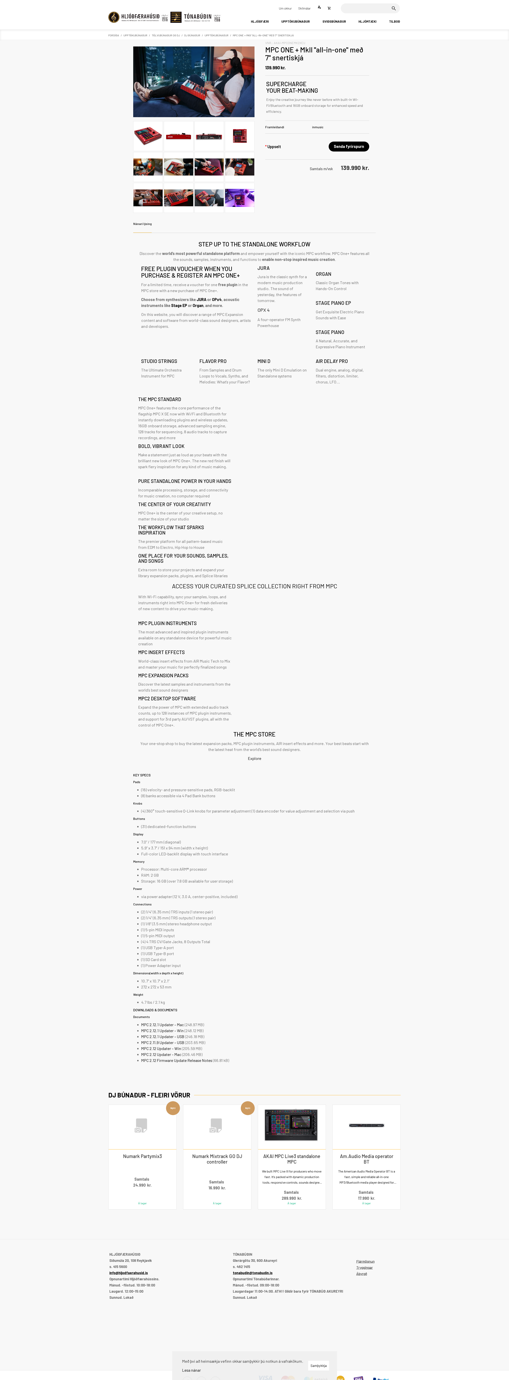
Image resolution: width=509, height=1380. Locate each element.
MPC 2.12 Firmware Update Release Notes (177, 1060)
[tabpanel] (254, 653)
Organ (198, 305)
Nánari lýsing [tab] (142, 224)
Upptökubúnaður (135, 35)
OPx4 (217, 299)
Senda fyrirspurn (349, 146)
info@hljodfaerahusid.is (128, 1273)
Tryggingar (364, 1267)
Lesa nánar (191, 1370)
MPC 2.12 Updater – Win (161, 1048)
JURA (201, 299)
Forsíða (113, 35)
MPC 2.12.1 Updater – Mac (163, 1024)
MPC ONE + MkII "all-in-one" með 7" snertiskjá (263, 35)
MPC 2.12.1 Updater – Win (163, 1030)
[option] (254, 476)
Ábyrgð (361, 1273)
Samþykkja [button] (319, 1365)
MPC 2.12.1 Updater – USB (163, 1036)
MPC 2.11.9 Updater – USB (163, 1042)
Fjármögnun (365, 1261)
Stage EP (179, 305)
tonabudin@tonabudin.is (253, 1273)
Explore (254, 758)
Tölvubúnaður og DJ (166, 35)
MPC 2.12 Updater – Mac (161, 1054)
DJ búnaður (192, 35)
